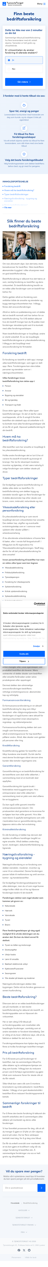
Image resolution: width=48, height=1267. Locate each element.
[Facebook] (19, 1250)
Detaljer (36, 646)
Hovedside (15, 1203)
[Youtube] (29, 1250)
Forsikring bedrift (12, 186)
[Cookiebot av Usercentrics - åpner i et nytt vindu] (34, 604)
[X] (24, 1250)
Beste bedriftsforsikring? (15, 205)
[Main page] (14, 4)
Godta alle (24, 654)
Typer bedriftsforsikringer (16, 194)
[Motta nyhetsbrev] (41, 1188)
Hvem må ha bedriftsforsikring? (19, 190)
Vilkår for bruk (30, 1257)
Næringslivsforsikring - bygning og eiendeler (20, 200)
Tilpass (22, 661)
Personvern (16, 1257)
